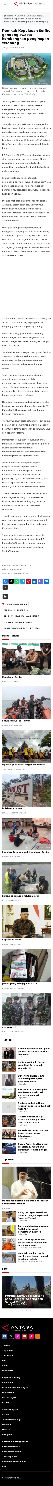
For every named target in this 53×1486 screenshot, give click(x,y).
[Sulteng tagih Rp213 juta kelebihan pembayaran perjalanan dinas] (9, 1080)
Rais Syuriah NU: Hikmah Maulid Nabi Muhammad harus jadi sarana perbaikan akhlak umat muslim (25, 1200)
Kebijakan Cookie (11, 1451)
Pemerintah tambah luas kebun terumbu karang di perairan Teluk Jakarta (25, 894)
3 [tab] (26, 1310)
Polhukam (7, 1382)
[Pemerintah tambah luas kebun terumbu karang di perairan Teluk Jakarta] (26, 877)
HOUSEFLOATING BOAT (15, 628)
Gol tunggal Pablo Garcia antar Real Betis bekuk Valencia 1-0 (31, 1065)
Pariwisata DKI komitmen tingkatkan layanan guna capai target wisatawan (23, 763)
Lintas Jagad (9, 1397)
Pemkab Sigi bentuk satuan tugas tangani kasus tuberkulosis (33, 1133)
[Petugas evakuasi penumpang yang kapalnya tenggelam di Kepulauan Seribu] (26, 834)
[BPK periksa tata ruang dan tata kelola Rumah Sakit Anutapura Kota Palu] (9, 1093)
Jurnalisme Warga (11, 1419)
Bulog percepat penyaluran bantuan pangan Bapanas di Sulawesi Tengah (33, 1215)
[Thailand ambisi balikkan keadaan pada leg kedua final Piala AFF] (9, 1107)
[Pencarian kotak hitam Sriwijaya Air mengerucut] (26, 1009)
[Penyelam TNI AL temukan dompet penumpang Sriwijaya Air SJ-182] (26, 965)
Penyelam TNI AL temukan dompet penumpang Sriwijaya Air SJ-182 (22, 982)
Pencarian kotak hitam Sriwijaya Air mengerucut (22, 1025)
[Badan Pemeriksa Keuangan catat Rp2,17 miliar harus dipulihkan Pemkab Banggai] (9, 1148)
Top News (8, 1159)
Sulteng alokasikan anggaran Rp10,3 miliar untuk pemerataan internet (33, 1229)
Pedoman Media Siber (14, 1461)
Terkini (6, 1345)
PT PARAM (35, 628)
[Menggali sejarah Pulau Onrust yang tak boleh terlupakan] (26, 790)
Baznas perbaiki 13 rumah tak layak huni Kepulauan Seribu (25, 675)
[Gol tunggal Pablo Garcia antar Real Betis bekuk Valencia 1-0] (9, 1066)
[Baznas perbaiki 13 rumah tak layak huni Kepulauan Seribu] (26, 658)
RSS (4, 1466)
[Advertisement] (26, 287)
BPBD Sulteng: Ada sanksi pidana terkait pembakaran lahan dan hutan (32, 1242)
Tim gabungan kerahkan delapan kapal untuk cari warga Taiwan (24, 719)
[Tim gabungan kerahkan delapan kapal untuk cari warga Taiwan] (26, 702)
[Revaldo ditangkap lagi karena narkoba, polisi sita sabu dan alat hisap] (9, 1120)
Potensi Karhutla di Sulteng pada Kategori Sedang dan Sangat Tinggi (24, 1299)
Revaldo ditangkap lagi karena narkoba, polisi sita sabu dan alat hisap (32, 1119)
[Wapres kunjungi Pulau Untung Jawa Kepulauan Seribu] (26, 921)
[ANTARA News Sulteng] (29, 4)
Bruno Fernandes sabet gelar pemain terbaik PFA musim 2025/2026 (34, 1051)
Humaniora (8, 1392)
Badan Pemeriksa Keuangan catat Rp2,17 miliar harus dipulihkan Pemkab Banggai (33, 1147)
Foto (5, 1268)
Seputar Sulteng (11, 1377)
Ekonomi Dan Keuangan (29, 15)
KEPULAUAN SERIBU (17, 604)
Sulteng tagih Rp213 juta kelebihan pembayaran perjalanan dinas (31, 1079)
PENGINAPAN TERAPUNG (16, 610)
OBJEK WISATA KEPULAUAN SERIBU (21, 616)
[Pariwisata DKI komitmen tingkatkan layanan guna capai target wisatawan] (26, 746)
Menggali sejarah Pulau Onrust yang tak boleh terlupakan (24, 807)
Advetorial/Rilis (10, 1409)
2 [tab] (22, 1310)
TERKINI (7, 1040)
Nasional (6, 1424)
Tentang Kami (9, 1456)
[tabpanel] (26, 1292)
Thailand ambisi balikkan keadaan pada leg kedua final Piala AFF (34, 1106)
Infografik (7, 1434)
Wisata (6, 1429)
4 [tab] (30, 1310)
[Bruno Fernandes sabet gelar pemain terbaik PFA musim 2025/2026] (9, 1052)
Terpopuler (8, 1355)
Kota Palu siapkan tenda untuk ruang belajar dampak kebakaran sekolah (33, 1256)
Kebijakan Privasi (11, 1446)
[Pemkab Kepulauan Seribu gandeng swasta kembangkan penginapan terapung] (26, 1182)
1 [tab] (18, 1310)
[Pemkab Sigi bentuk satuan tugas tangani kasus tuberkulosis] (9, 1134)
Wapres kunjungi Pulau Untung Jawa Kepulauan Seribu (23, 938)
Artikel (5, 1402)
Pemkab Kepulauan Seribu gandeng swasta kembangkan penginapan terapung (26, 20)
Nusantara (7, 1370)
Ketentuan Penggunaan (15, 1441)
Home (10, 15)
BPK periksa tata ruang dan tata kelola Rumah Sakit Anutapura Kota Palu (32, 1092)
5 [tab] (35, 1310)
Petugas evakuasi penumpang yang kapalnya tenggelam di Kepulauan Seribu (25, 850)
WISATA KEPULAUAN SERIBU (18, 622)
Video (5, 1365)
